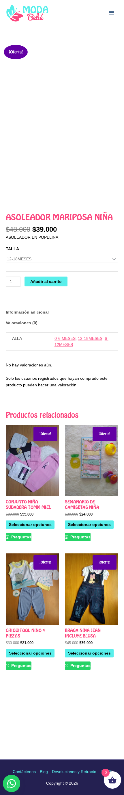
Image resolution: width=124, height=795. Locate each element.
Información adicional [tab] (27, 312)
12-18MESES (90, 338)
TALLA (12, 249)
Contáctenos (24, 771)
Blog (44, 771)
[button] (11, 783)
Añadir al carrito (46, 281)
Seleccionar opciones (30, 524)
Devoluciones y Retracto (74, 771)
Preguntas (20, 537)
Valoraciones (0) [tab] (21, 322)
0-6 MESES (65, 338)
